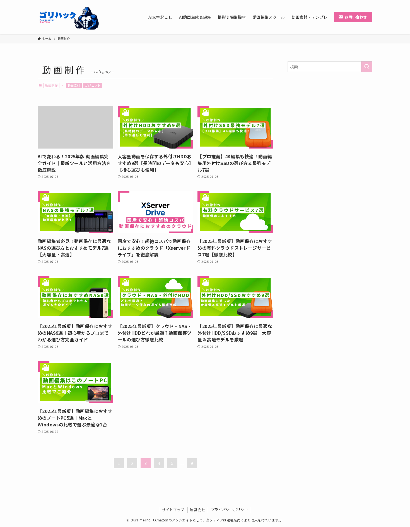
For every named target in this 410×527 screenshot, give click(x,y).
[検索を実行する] (366, 66)
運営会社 (197, 509)
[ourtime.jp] (69, 17)
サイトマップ (173, 509)
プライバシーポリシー (229, 509)
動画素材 (73, 85)
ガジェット (93, 85)
